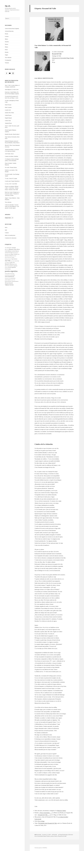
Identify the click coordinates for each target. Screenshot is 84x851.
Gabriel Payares (8, 115)
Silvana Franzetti (9, 283)
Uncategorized (8, 60)
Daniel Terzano (8, 104)
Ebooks (6, 33)
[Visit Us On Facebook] (6, 73)
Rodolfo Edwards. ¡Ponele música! (12, 134)
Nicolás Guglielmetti (12, 267)
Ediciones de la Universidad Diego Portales (63, 58)
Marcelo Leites (14, 264)
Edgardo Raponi (8, 118)
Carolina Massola (15, 251)
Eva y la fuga (41, 821)
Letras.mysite (38, 819)
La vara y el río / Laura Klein (11, 183)
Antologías (14, 247)
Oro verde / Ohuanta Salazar (11, 167)
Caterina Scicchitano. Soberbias (11, 156)
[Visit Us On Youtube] (9, 73)
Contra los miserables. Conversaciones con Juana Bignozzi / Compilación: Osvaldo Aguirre (12, 206)
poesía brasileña (7, 273)
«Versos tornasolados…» (45, 812)
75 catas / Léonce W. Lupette (11, 178)
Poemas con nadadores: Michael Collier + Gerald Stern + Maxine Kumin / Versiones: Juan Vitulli (11, 188)
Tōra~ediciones (8, 57)
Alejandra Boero (8, 123)
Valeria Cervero (9, 285)
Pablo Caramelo (8, 107)
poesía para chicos (7, 278)
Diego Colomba (14, 254)
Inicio (6, 227)
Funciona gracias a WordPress (41, 847)
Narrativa (7, 41)
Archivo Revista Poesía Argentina (12, 28)
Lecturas (6, 36)
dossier (18, 254)
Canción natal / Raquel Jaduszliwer (12, 181)
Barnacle (11, 249)
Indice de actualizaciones (10, 235)
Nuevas (6, 44)
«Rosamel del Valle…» (43, 815)
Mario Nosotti (7, 265)
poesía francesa (7, 275)
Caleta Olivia (17, 249)
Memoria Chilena (61, 810)
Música (6, 39)
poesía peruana (13, 278)
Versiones (7, 62)
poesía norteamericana (9, 276)
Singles (6, 54)
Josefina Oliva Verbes (9, 112)
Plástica (6, 47)
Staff (6, 230)
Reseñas (6, 52)
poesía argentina (11, 271)
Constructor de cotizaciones (10, 238)
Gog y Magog (12, 257)
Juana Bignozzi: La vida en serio (11, 89)
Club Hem (6, 252)
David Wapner (10, 252)
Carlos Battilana (8, 251)
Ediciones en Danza (8, 255)
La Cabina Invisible (63, 817)
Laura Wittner (7, 262)
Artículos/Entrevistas (9, 31)
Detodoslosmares (15, 252)
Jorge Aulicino (14, 258)
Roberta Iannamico (8, 281)
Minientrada (38, 834)
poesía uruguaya (8, 279)
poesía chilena (12, 273)
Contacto (7, 232)
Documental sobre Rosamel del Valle (47, 823)
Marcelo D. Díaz (8, 264)
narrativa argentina (13, 265)
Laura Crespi (17, 260)
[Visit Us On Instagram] (13, 73)
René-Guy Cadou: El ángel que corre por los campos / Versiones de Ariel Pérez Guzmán (12, 194)
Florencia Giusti (7, 257)
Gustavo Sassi (8, 120)
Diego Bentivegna (7, 254)
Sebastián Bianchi (15, 281)
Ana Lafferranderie (8, 247)
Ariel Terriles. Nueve (9, 153)
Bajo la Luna (7, 249)
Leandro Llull (8, 110)
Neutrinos (6, 267)
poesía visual (13, 279)
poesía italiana (13, 275)
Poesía (6, 49)
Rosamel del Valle (62, 836)
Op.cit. (8, 6)
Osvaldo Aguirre (8, 268)
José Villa (7, 260)
